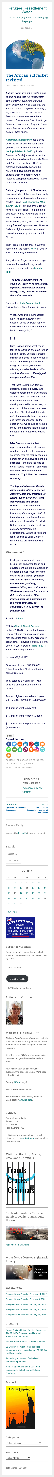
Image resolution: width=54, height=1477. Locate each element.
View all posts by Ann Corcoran (32, 789)
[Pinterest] (31, 744)
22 (9, 898)
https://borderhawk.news (17, 1244)
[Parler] (25, 749)
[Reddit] (19, 744)
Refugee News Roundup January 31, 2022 (26, 1304)
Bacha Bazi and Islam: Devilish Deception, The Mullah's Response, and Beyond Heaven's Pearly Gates (26, 1333)
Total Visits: (11, 1467)
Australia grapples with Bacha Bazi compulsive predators (22, 1360)
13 (39, 887)
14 (45, 887)
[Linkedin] (25, 744)
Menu (28, 27)
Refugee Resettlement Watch (27, 10)
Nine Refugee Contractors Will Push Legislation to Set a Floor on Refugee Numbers (23, 1370)
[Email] (14, 749)
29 (9, 903)
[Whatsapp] (8, 749)
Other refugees (34, 760)
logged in (22, 833)
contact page (27, 1138)
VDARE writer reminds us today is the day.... (27, 1341)
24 (21, 898)
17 (21, 892)
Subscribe (17, 978)
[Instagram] (36, 749)
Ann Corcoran (27, 85)
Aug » (15, 911)
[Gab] (19, 749)
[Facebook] (8, 744)
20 (39, 892)
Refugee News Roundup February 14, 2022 (26, 1294)
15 (9, 892)
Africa (20, 760)
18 (27, 892)
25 (27, 898)
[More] (8, 755)
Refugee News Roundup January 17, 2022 (26, 1314)
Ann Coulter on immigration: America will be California (37, 808)
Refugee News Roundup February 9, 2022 (26, 1299)
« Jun (8, 911)
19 (33, 892)
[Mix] (42, 744)
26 (33, 898)
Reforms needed (15, 763)
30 (15, 903)
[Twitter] (14, 744)
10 (21, 887)
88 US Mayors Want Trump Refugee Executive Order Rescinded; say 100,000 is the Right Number (26, 1350)
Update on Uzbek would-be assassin (16, 807)
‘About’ (17, 1082)
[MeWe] (36, 744)
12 (33, 887)
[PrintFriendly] (42, 749)
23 (15, 898)
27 (39, 898)
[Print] (31, 749)
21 (45, 892)
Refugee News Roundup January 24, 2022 (26, 1309)
